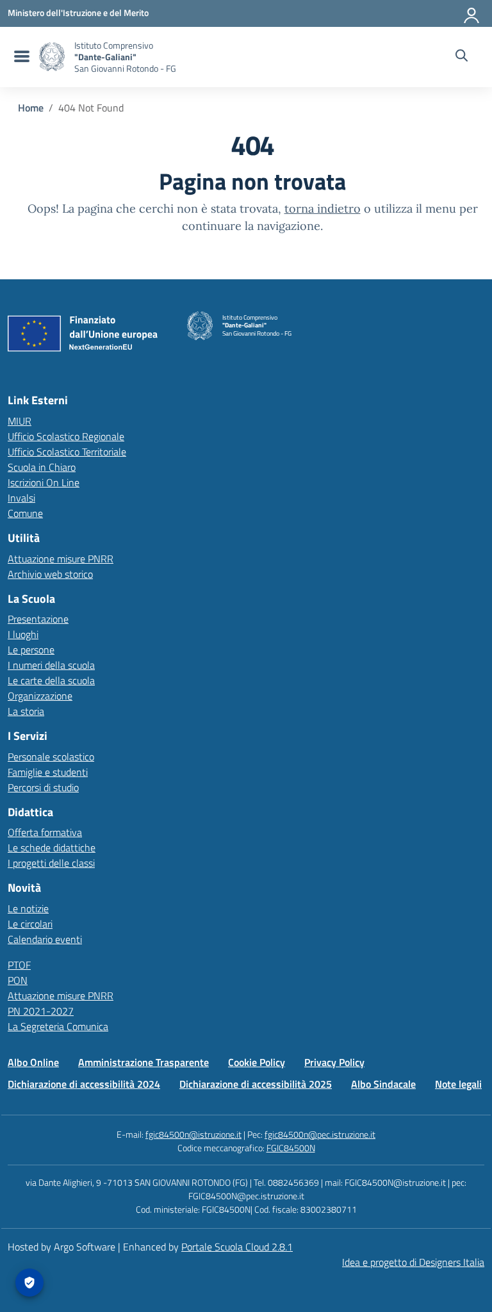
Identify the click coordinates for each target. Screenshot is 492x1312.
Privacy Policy (334, 1062)
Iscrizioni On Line (43, 482)
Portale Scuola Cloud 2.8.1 (237, 1246)
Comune (25, 513)
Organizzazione (40, 695)
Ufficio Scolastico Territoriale (67, 451)
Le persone (31, 649)
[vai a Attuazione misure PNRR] (88, 337)
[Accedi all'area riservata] (472, 13)
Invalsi (21, 497)
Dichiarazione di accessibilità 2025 (255, 1084)
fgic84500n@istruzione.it (193, 1134)
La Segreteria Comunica (58, 1026)
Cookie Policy (256, 1062)
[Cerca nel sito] (462, 57)
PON (18, 980)
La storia (26, 711)
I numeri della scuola (51, 665)
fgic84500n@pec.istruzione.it (320, 1134)
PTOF (19, 964)
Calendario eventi (45, 939)
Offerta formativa (45, 832)
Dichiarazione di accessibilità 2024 (84, 1084)
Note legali (458, 1084)
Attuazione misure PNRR (60, 558)
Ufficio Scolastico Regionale (66, 436)
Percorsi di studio (43, 787)
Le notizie (28, 908)
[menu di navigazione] (20, 57)
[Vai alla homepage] (52, 56)
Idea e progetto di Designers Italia (413, 1262)
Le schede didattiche (51, 847)
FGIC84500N (290, 1147)
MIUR (19, 421)
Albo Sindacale (383, 1084)
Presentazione (38, 619)
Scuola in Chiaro (42, 467)
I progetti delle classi (51, 863)
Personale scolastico (51, 756)
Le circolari (30, 923)
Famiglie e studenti (48, 772)
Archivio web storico (50, 574)
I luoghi (23, 634)
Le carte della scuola (51, 680)
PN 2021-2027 (41, 1011)
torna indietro (322, 208)
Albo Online (33, 1062)
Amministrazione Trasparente (143, 1062)
